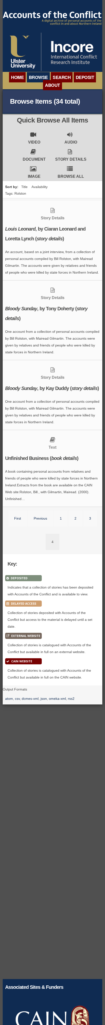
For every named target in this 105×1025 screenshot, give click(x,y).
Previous (40, 518)
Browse (38, 77)
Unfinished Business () (41, 458)
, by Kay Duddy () (52, 388)
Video (34, 142)
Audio (70, 142)
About (52, 85)
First (17, 518)
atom (9, 699)
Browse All (71, 176)
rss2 (71, 699)
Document (34, 159)
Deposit (85, 77)
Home (17, 77)
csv (17, 699)
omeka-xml (57, 699)
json (44, 699)
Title (24, 187)
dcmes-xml (30, 699)
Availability (40, 187)
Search (62, 77)
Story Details (70, 159)
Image (34, 176)
